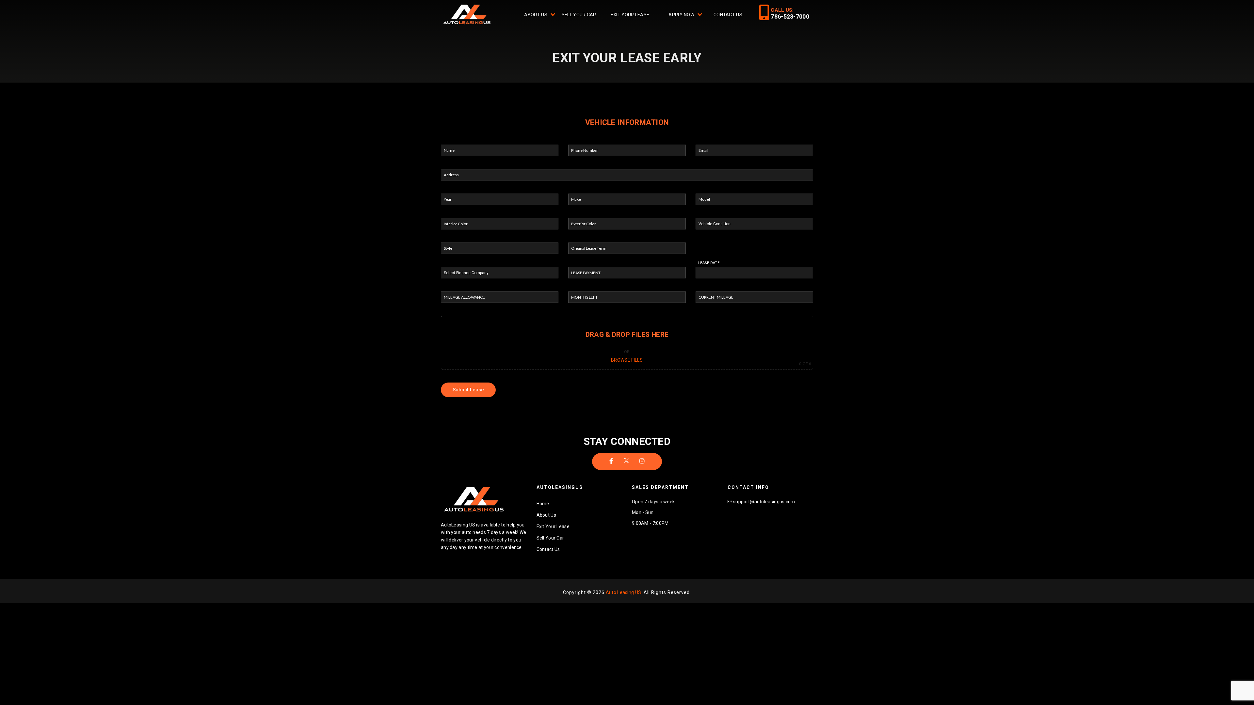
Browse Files (627, 360)
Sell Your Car (579, 14)
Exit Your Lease (630, 14)
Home (543, 503)
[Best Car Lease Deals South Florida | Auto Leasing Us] (468, 15)
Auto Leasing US (623, 592)
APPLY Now (681, 14)
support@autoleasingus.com (764, 501)
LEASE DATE (708, 263)
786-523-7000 (790, 16)
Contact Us (728, 14)
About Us (535, 14)
